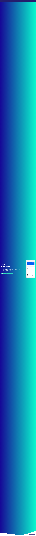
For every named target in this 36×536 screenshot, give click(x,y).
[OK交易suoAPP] (2, 1)
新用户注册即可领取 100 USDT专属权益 (6, 270)
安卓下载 (10, 273)
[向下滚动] (18, 508)
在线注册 (3, 273)
